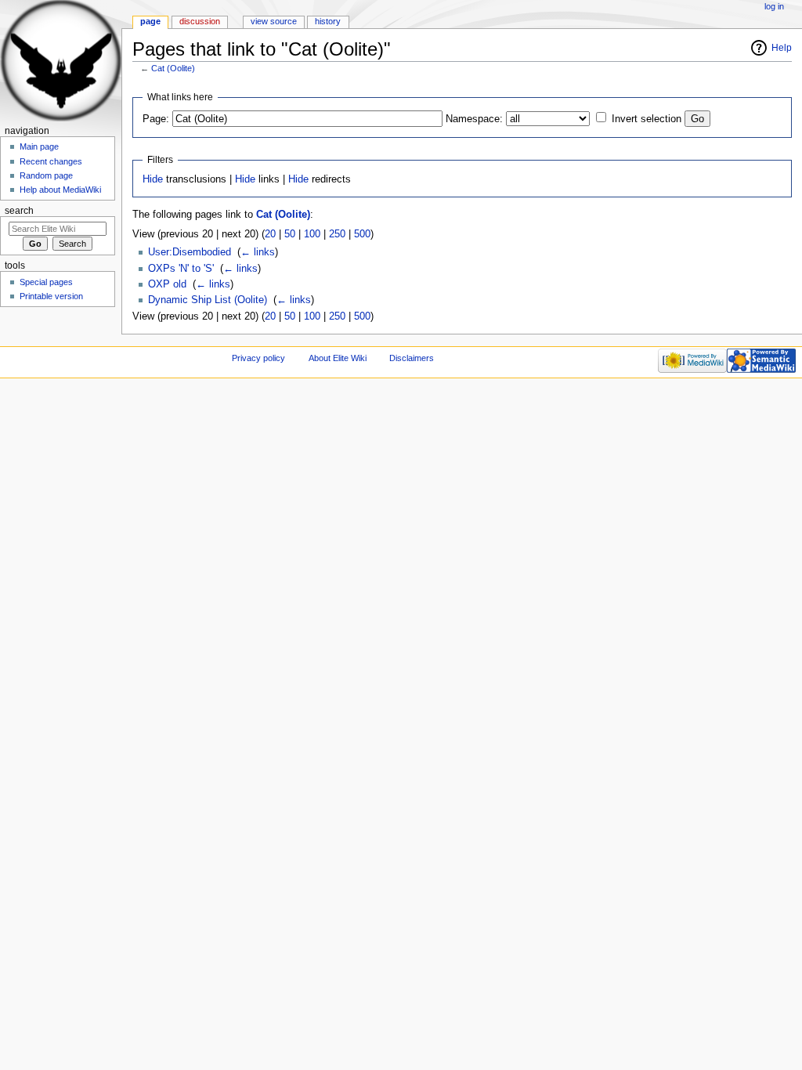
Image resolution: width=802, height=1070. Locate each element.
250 (337, 234)
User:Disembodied (189, 252)
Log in (774, 6)
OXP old (167, 284)
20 (270, 234)
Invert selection (646, 119)
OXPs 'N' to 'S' (181, 268)
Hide (153, 179)
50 (289, 234)
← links (257, 252)
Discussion (199, 21)
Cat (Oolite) (173, 68)
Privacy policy (258, 358)
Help (781, 47)
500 (362, 234)
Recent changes (51, 161)
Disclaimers (411, 358)
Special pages (46, 282)
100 (312, 234)
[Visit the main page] (60, 60)
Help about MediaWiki (60, 189)
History (328, 21)
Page (150, 21)
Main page (39, 146)
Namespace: (474, 119)
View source (274, 21)
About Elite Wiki (338, 358)
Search (19, 210)
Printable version (51, 296)
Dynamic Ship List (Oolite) (207, 300)
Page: (156, 119)
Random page (46, 175)
